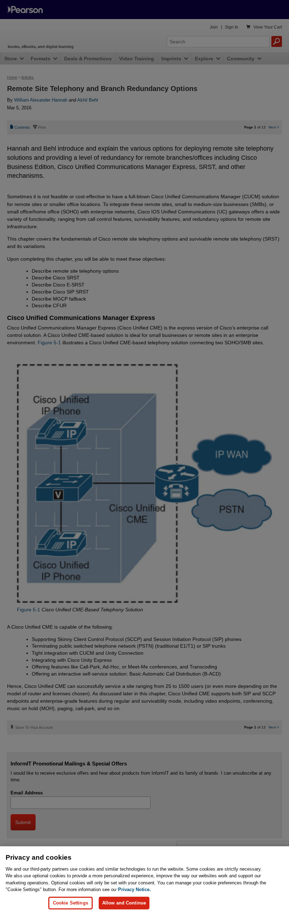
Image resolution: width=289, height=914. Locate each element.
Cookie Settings (70, 903)
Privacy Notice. (134, 889)
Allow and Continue (124, 903)
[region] (144, 880)
